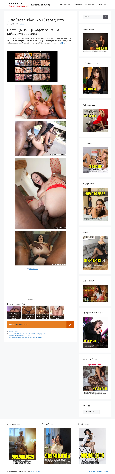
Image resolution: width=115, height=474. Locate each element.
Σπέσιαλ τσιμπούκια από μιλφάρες (20, 335)
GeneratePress (35, 471)
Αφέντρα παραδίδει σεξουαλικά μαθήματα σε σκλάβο (25, 337)
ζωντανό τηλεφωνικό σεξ (17, 333)
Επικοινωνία (102, 4)
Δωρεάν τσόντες (40, 4)
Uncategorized (13, 332)
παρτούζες (60, 43)
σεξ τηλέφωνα (40, 333)
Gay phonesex (90, 4)
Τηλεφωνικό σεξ (64, 4)
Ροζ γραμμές (78, 4)
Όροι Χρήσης (91, 471)
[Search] (105, 17)
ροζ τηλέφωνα (30, 333)
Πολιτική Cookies (102, 471)
